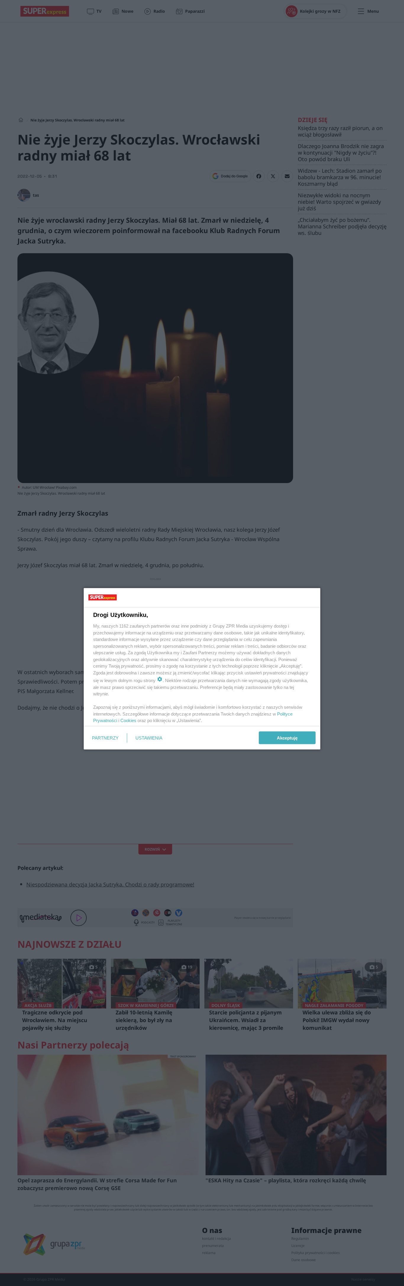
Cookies (128, 720)
